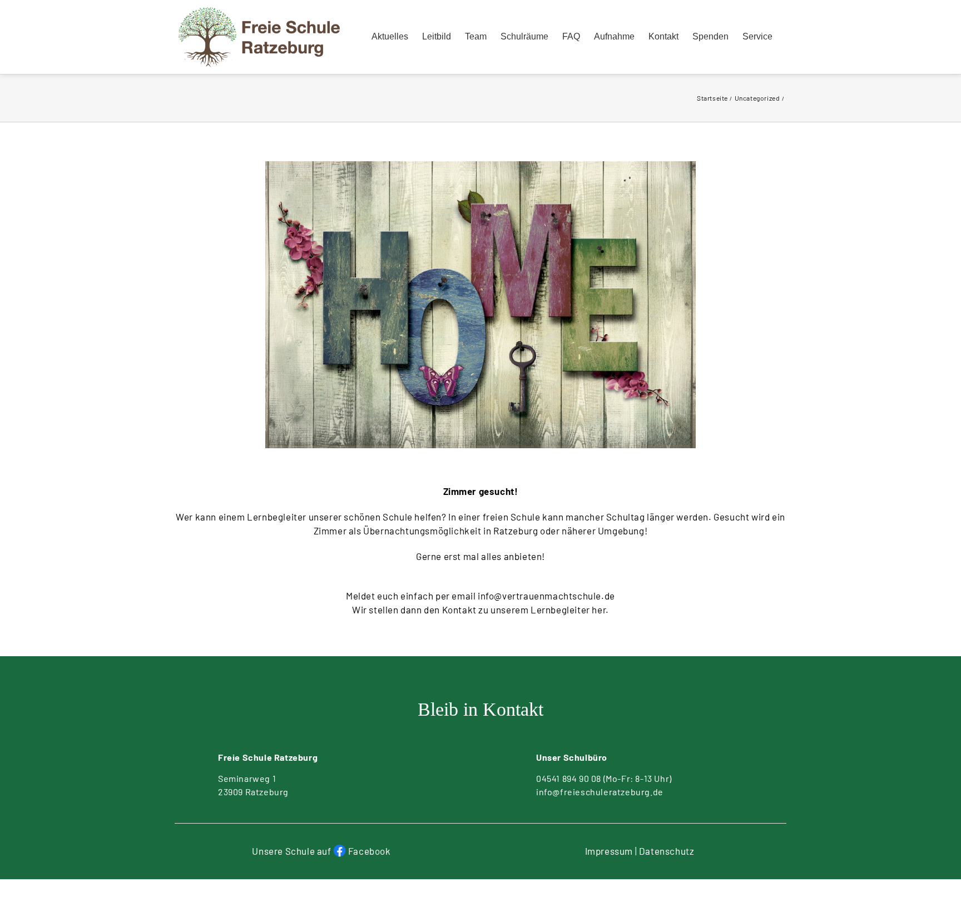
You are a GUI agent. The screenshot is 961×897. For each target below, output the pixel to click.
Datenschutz (667, 850)
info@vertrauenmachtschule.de (546, 595)
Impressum (609, 850)
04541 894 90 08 (568, 778)
